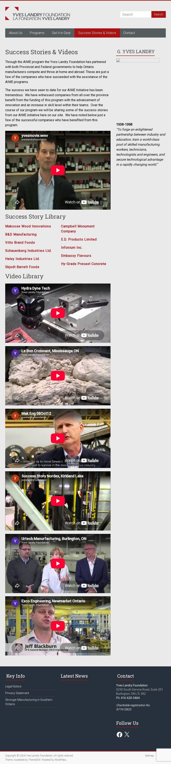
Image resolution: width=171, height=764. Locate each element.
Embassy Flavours (76, 256)
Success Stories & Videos (97, 33)
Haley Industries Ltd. (22, 259)
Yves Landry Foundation (132, 685)
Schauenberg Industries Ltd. (28, 251)
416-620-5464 (130, 698)
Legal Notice (13, 686)
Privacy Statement (17, 693)
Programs (37, 33)
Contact (129, 33)
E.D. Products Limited (79, 239)
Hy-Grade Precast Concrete (83, 264)
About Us (15, 33)
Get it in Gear (61, 33)
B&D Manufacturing (21, 234)
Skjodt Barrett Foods (22, 267)
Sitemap (149, 755)
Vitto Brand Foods (20, 243)
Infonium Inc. (71, 248)
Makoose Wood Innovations (28, 226)
